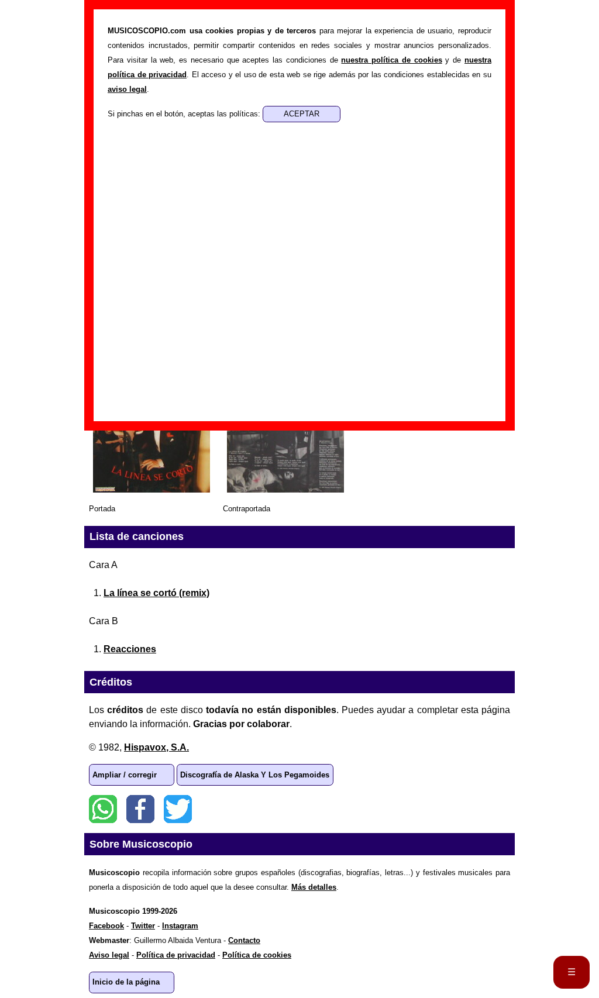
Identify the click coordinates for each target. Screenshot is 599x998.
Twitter (178, 809)
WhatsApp (103, 809)
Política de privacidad (175, 955)
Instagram (180, 925)
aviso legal (127, 89)
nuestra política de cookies (391, 60)
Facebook (140, 809)
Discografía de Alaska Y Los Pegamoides (254, 774)
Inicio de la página (126, 982)
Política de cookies (256, 955)
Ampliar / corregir (124, 774)
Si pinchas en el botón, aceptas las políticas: (185, 113)
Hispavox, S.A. (156, 747)
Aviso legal (109, 955)
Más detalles (313, 887)
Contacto (244, 940)
